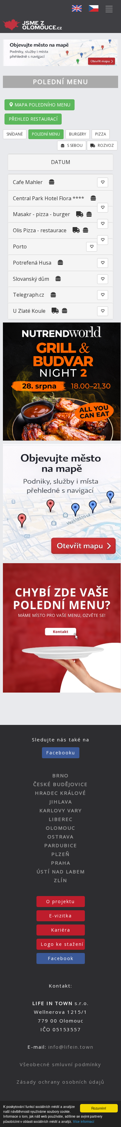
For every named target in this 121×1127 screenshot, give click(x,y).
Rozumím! (98, 1108)
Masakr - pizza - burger (42, 214)
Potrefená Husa (33, 262)
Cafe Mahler (28, 182)
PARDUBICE (60, 845)
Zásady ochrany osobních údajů (60, 1081)
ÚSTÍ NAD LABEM (60, 871)
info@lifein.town (71, 1047)
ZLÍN (60, 880)
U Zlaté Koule (29, 310)
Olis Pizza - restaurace (39, 230)
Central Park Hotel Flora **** (48, 198)
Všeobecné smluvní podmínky (60, 1064)
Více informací (83, 1121)
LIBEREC (61, 819)
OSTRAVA (60, 836)
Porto (20, 246)
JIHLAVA (60, 801)
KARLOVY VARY (60, 810)
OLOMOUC (60, 828)
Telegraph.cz (28, 294)
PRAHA (60, 862)
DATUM (60, 162)
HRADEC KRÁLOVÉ (60, 793)
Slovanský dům (31, 278)
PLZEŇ (60, 854)
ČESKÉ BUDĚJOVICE (60, 784)
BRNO (60, 775)
